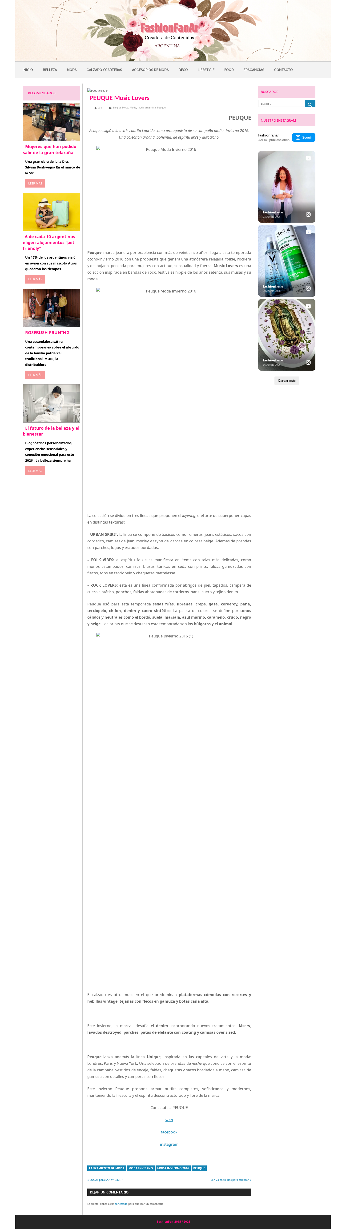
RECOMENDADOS (42, 93)
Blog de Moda (121, 107)
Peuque (161, 107)
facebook (169, 1132)
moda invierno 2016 (173, 1168)
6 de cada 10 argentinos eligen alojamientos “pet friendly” (49, 242)
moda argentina (147, 107)
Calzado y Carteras (104, 70)
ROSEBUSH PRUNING (47, 332)
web (169, 1119)
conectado (121, 1203)
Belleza (50, 70)
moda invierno (141, 1168)
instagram (169, 1144)
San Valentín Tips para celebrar (230, 1179)
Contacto (283, 70)
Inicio (28, 70)
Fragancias (254, 70)
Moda (72, 70)
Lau (100, 107)
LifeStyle (206, 70)
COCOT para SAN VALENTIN (106, 1179)
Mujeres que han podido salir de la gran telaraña (49, 149)
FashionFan (165, 1222)
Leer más (35, 183)
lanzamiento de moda (106, 1168)
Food (229, 70)
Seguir (307, 137)
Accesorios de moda (150, 70)
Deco (183, 70)
